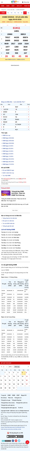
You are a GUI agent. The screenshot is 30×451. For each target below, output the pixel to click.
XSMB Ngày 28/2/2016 (8, 161)
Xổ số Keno (4, 397)
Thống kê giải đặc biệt (8, 226)
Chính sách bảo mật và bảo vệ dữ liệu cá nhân (11, 429)
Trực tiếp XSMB (6, 175)
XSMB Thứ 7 (9, 21)
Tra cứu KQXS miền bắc (8, 223)
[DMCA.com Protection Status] (6, 441)
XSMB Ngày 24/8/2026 (8, 140)
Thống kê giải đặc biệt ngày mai (9, 407)
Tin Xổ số (20, 407)
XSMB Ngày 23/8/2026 (8, 143)
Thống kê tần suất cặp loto (8, 405)
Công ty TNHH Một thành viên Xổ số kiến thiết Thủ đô (13, 427)
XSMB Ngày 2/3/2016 (7, 153)
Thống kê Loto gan (5, 400)
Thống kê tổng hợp (16, 400)
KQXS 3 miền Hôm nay (8, 173)
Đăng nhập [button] (26, 2)
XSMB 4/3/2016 (12, 59)
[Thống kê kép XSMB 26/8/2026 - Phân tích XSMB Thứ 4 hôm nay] (5, 193)
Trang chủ (3, 395)
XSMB (2, 5)
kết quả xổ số (7, 178)
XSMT (13, 5)
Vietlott (19, 5)
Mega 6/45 (23, 395)
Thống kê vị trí (18, 397)
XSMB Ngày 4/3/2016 (7, 148)
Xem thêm (15, 210)
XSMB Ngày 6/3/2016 (7, 146)
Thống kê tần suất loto (21, 402)
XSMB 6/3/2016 (21, 59)
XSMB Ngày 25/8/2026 (8, 138)
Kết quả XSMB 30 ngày (8, 170)
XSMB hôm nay (6, 135)
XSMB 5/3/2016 (18, 21)
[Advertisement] (15, 81)
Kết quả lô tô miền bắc (8, 221)
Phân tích (10, 397)
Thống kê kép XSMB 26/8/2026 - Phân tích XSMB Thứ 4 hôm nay (18, 193)
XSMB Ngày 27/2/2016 (8, 164)
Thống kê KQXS (5, 188)
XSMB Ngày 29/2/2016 (8, 159)
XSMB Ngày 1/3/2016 (7, 156)
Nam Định (25, 21)
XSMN (7, 5)
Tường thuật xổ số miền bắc (9, 218)
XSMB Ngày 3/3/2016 (7, 151)
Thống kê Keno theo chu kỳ (7, 402)
